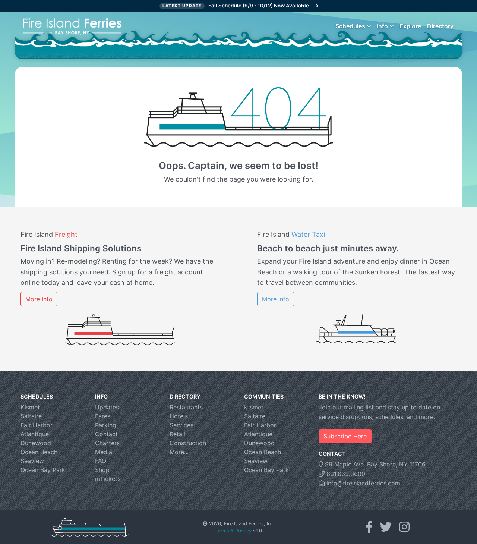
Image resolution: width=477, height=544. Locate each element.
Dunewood (35, 443)
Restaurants (186, 407)
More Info (39, 299)
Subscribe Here (345, 436)
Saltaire (31, 416)
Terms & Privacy (233, 531)
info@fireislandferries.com (362, 483)
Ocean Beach (38, 452)
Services (181, 425)
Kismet (30, 407)
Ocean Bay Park (42, 470)
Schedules (350, 26)
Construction (188, 443)
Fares (102, 416)
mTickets (107, 478)
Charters (107, 443)
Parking (105, 425)
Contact (106, 434)
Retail (177, 434)
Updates (107, 407)
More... (179, 452)
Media (103, 452)
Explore (410, 26)
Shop (102, 470)
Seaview (32, 461)
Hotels (179, 416)
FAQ (100, 461)
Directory (440, 26)
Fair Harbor (36, 425)
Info (382, 26)
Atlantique (34, 434)
